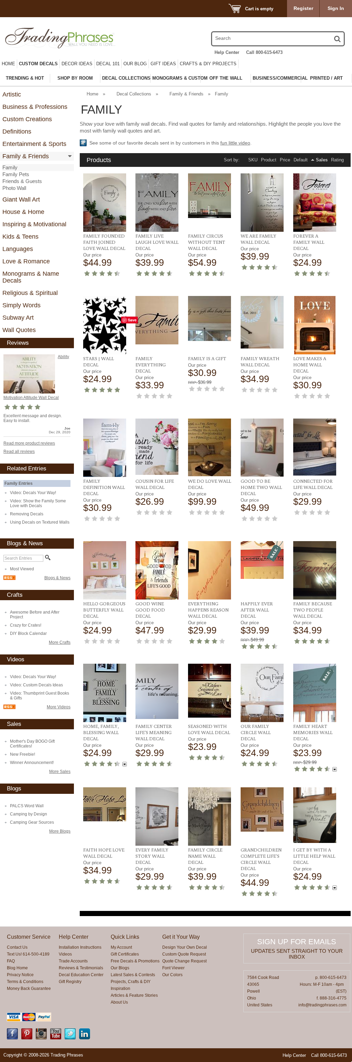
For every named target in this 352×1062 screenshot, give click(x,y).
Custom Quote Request (184, 954)
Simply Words (21, 305)
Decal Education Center (81, 974)
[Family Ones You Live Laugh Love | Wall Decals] (156, 202)
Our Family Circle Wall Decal (256, 732)
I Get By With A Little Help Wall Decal (314, 856)
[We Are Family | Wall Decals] (262, 202)
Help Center (226, 52)
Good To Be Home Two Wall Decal (261, 487)
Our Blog (135, 63)
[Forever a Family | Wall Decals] (314, 202)
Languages (17, 248)
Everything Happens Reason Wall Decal (208, 610)
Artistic (11, 94)
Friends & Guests (22, 181)
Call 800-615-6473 (264, 52)
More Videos (58, 707)
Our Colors (172, 974)
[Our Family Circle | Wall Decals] (262, 693)
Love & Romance (26, 261)
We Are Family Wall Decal (258, 239)
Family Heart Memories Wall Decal (312, 732)
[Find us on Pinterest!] (26, 1038)
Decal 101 (108, 63)
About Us (119, 1002)
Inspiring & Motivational (34, 224)
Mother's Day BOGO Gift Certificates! (32, 744)
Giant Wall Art (21, 199)
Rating (337, 159)
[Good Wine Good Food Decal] (156, 570)
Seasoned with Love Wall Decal (209, 729)
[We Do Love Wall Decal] (209, 447)
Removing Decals (26, 514)
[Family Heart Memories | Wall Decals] (314, 693)
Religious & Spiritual (30, 292)
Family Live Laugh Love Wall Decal (156, 242)
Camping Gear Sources (32, 822)
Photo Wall (14, 188)
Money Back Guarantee (29, 988)
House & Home (23, 211)
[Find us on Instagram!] (41, 1038)
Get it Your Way (181, 937)
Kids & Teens (20, 236)
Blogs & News (57, 577)
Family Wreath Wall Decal (260, 361)
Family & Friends (25, 156)
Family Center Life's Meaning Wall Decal (153, 732)
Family (10, 167)
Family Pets (15, 174)
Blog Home (17, 968)
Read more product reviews (29, 443)
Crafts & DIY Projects (208, 63)
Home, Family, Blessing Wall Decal (101, 732)
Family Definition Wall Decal (104, 487)
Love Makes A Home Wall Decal (309, 364)
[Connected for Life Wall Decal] (314, 447)
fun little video (235, 143)
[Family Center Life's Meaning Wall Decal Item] (156, 691)
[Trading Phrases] (55, 37)
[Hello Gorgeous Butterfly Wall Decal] (104, 570)
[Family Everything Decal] (156, 320)
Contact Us (17, 947)
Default (301, 159)
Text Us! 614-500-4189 (28, 954)
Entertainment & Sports (34, 143)
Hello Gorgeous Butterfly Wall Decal (104, 610)
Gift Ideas (163, 63)
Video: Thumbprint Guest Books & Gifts (39, 695)
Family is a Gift (207, 358)
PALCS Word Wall (27, 805)
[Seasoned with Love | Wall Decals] (209, 691)
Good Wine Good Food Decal (150, 610)
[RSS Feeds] (9, 578)
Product (268, 159)
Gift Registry (70, 981)
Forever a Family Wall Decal (308, 242)
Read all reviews (19, 451)
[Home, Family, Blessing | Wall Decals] (104, 693)
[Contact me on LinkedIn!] (84, 1038)
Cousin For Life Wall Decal (154, 484)
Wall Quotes (19, 330)
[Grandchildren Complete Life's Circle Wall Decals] (262, 809)
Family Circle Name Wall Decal (205, 856)
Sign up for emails (296, 941)
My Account (121, 947)
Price (285, 159)
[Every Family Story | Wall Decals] (156, 816)
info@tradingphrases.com (322, 1005)
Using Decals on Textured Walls (39, 522)
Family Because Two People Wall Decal (312, 610)
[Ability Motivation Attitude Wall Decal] (29, 373)
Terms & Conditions (25, 981)
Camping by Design (28, 814)
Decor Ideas (77, 63)
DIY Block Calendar (28, 633)
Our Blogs (120, 968)
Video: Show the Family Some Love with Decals (38, 503)
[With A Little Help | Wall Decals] (314, 815)
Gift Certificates (125, 954)
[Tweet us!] (70, 1038)
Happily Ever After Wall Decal (257, 610)
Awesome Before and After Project (34, 614)
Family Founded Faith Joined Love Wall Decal (104, 242)
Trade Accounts (73, 961)
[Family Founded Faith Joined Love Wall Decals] (104, 202)
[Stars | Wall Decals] (104, 325)
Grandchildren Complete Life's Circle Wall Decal (261, 859)
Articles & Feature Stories (134, 995)
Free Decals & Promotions (135, 961)
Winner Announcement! (32, 762)
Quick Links (125, 937)
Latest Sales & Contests (133, 974)
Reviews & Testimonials (81, 968)
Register (303, 8)
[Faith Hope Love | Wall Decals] (104, 804)
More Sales (59, 771)
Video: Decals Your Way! (33, 492)
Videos (65, 954)
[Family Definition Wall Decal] (104, 448)
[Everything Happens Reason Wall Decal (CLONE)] (209, 570)
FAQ (11, 961)
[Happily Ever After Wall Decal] (262, 560)
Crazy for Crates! (25, 625)
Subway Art (18, 317)
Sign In (336, 8)
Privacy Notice (20, 974)
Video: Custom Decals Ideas (36, 685)
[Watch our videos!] (55, 1038)
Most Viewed (22, 569)
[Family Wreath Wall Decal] (262, 322)
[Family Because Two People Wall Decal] (314, 570)
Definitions (16, 131)
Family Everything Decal (150, 364)
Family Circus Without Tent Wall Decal (206, 242)
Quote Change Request (184, 961)
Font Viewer (173, 968)
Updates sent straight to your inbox (297, 954)
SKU (252, 159)
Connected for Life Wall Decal (313, 484)
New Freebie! (22, 754)
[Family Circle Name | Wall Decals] (209, 816)
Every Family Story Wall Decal (151, 856)
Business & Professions (34, 106)
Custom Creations (27, 119)
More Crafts (59, 642)
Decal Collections (134, 93)
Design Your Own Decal (184, 947)
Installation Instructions (80, 947)
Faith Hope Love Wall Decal (103, 853)
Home (8, 63)
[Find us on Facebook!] (12, 1038)
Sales (322, 159)
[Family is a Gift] (209, 318)
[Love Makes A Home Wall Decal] (314, 325)
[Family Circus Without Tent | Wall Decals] (209, 195)
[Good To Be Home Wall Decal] (262, 448)
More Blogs (59, 831)
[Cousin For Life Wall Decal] (156, 447)
